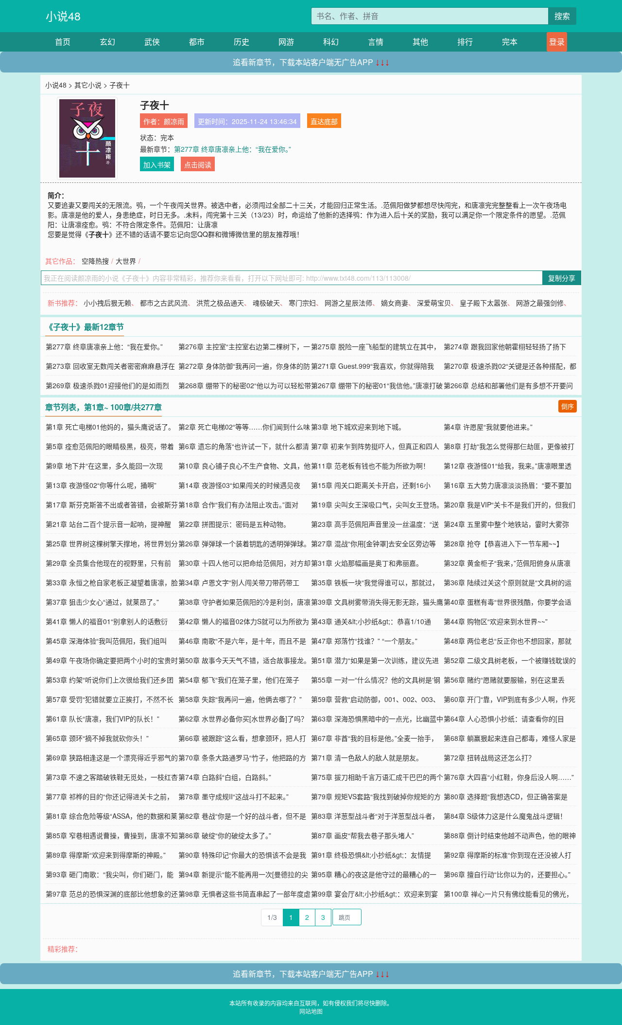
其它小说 (88, 85)
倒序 (567, 406)
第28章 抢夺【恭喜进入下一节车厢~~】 (503, 543)
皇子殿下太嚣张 (483, 302)
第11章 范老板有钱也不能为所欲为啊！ (370, 465)
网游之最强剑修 (540, 302)
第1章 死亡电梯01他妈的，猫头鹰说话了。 (110, 427)
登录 (557, 41)
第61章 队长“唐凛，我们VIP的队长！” (102, 718)
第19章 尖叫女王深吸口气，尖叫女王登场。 (377, 504)
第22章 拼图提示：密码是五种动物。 (234, 524)
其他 (420, 41)
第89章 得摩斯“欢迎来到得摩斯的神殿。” (106, 855)
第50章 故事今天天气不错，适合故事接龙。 (244, 660)
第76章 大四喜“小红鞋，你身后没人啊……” (509, 777)
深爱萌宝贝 (434, 302)
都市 (197, 41)
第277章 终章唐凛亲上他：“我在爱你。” (232, 149)
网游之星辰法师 (348, 302)
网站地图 (311, 1011)
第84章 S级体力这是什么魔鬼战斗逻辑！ (505, 816)
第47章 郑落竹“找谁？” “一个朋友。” (364, 641)
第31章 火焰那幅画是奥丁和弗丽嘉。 (367, 563)
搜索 (562, 15)
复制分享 (561, 278)
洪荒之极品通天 (220, 302)
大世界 (126, 261)
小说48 (63, 16)
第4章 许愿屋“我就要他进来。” (488, 427)
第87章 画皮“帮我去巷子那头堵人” (362, 835)
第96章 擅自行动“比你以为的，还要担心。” (507, 874)
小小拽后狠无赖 (107, 302)
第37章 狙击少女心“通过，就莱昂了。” (102, 602)
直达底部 (324, 121)
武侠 (152, 41)
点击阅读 (197, 164)
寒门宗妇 (302, 302)
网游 (286, 41)
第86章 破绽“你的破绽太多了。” (224, 835)
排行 (465, 41)
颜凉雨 (174, 121)
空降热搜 (95, 261)
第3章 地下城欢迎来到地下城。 (358, 427)
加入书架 (157, 164)
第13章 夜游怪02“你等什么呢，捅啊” (101, 485)
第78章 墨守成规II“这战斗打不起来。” (233, 796)
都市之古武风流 (164, 302)
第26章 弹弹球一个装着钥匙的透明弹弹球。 (244, 543)
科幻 (331, 41)
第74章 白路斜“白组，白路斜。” (224, 777)
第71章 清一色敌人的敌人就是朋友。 (367, 757)
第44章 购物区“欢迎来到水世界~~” (496, 621)
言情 (375, 41)
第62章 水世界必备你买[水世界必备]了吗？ (243, 718)
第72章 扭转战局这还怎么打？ (489, 757)
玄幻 (107, 41)
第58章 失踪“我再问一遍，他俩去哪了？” (240, 699)
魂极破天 (266, 302)
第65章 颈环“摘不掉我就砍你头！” (97, 738)
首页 (62, 41)
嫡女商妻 (394, 302)
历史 (241, 41)
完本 (510, 41)
